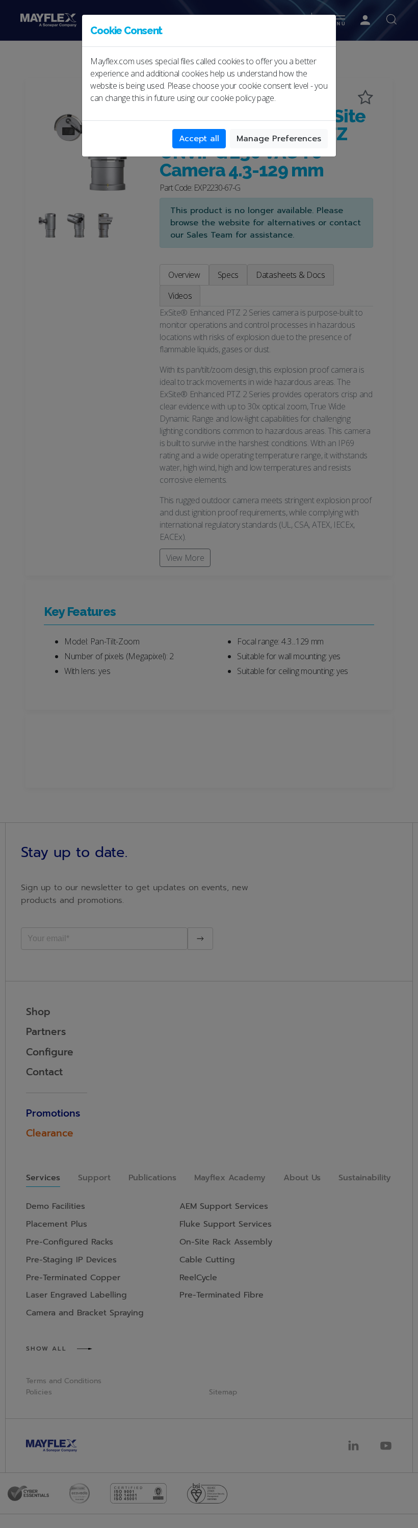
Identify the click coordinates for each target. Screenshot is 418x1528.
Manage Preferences (279, 139)
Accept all (199, 139)
